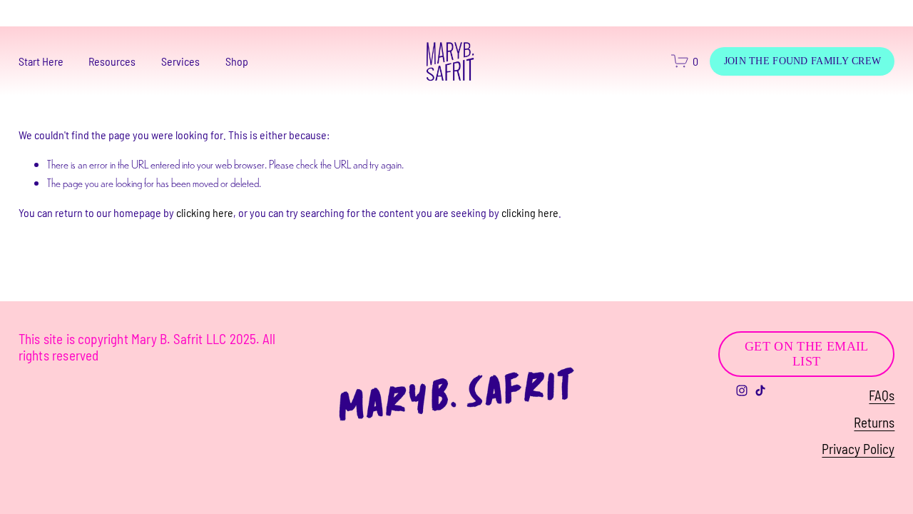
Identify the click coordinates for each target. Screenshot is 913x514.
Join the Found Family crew (803, 60)
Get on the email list (807, 353)
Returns (874, 422)
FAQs (881, 395)
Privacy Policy (858, 448)
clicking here (204, 212)
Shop (236, 61)
